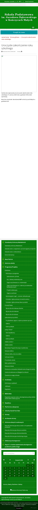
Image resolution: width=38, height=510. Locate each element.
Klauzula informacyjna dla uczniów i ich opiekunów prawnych (18, 426)
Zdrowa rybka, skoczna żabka (13, 354)
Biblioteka (8, 394)
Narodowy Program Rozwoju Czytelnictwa (16, 348)
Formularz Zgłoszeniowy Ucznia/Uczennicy (17, 299)
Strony (7, 414)
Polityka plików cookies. (19, 505)
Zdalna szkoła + (9, 342)
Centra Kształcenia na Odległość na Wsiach (16, 372)
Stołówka (8, 380)
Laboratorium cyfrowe (13, 276)
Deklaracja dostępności (12, 441)
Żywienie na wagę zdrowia (12, 375)
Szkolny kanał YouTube (12, 411)
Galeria (8, 323)
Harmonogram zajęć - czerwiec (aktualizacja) (18, 296)
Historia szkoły (10, 263)
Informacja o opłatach (11, 383)
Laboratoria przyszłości (11, 317)
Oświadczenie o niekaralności (13, 252)
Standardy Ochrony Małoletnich (15, 242)
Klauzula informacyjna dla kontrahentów (16, 433)
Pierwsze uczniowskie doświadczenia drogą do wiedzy (20, 369)
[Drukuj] (22, 51)
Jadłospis (7, 386)
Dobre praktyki (10, 326)
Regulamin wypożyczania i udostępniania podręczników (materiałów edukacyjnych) (20, 397)
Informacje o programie (12, 273)
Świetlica (8, 403)
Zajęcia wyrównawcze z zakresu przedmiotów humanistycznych (19, 286)
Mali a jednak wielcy (10, 363)
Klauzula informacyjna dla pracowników (15, 430)
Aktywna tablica (9, 351)
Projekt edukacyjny (12, 290)
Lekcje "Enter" (9, 329)
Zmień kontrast (29, 1)
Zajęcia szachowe (12, 293)
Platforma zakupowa (12, 407)
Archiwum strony (10, 418)
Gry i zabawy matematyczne (14, 279)
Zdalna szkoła (9, 345)
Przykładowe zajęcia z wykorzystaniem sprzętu (19, 320)
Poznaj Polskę (9, 305)
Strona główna (14, 37)
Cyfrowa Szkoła (9, 357)
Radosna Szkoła (9, 366)
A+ (17, 1)
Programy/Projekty (11, 267)
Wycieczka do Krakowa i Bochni (14, 308)
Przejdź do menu (19, 32)
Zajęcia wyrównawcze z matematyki (17, 282)
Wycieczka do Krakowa (12, 311)
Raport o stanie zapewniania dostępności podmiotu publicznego (18, 446)
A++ (20, 1)
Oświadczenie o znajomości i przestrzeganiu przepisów (20, 249)
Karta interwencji (9, 255)
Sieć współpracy (10, 332)
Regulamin (8, 389)
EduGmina (7, 270)
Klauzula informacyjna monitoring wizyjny (16, 436)
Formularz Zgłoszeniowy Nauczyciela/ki (17, 302)
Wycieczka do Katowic (12, 314)
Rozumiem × (19, 508)
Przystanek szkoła (10, 360)
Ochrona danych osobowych (14, 422)
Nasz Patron (9, 259)
